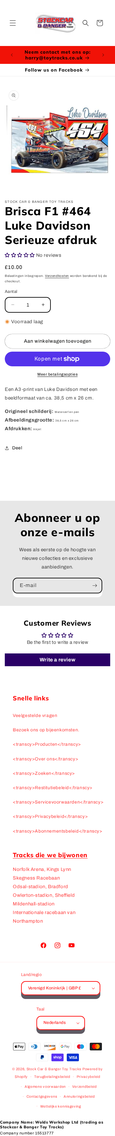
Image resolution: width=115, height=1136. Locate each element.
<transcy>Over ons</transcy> (45, 759)
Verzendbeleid (84, 1086)
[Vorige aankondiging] (12, 55)
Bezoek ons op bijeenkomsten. (46, 730)
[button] (13, 23)
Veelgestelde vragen (35, 715)
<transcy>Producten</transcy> (47, 744)
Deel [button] (17, 448)
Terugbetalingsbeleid (52, 1077)
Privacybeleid (88, 1077)
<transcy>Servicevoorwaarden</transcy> (57, 802)
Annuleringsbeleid (79, 1096)
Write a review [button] (57, 659)
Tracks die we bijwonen (50, 855)
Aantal (11, 291)
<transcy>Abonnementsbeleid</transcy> (57, 831)
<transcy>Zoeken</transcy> (44, 773)
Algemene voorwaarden (45, 1086)
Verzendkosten (57, 276)
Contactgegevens (42, 1096)
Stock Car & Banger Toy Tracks (54, 1069)
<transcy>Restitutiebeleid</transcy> (53, 787)
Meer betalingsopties (57, 374)
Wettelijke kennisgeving (60, 1106)
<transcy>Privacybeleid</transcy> (50, 816)
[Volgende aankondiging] (103, 55)
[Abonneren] (95, 585)
